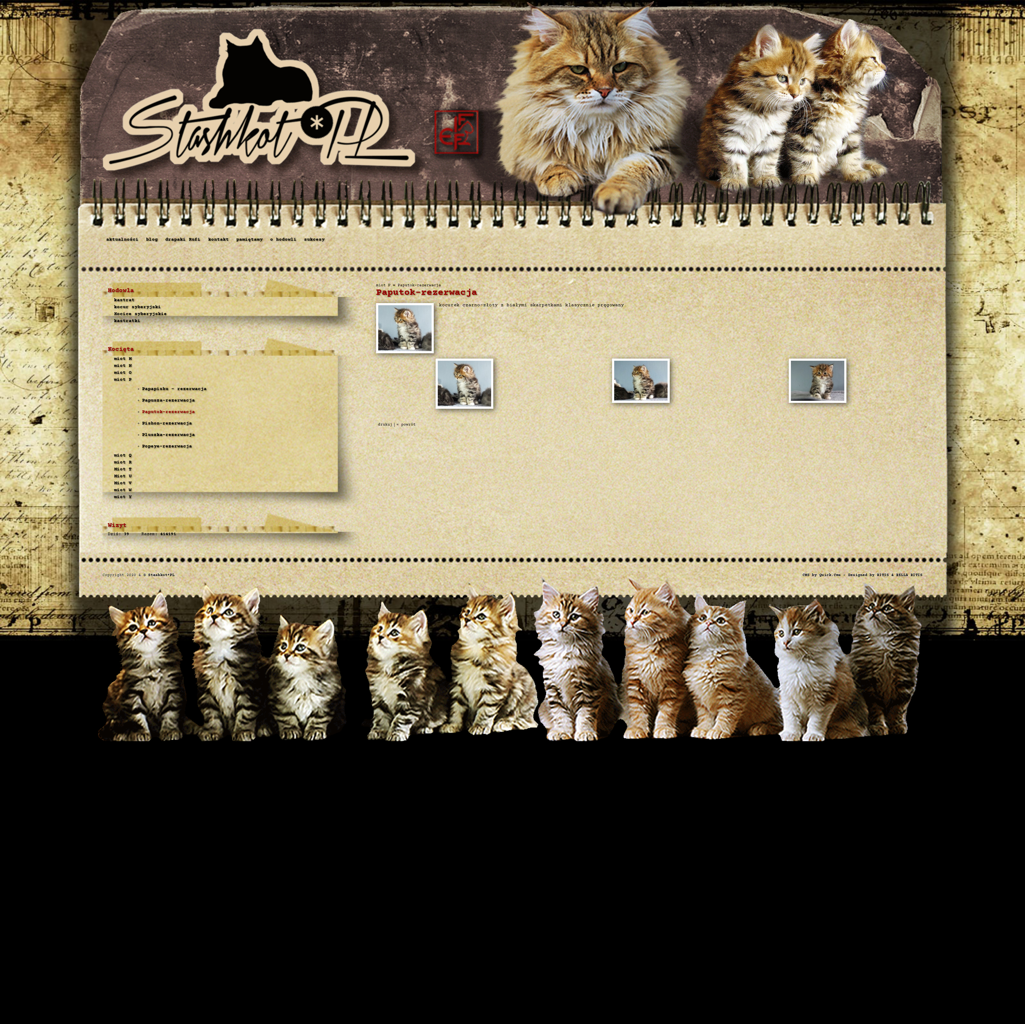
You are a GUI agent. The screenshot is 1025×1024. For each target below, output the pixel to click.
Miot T (123, 469)
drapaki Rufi (182, 239)
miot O (123, 372)
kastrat (124, 300)
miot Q (123, 455)
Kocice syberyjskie (140, 314)
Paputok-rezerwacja (168, 412)
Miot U (123, 476)
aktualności (122, 239)
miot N (123, 365)
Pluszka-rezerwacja (168, 435)
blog (152, 239)
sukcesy (314, 239)
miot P (123, 379)
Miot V (123, 483)
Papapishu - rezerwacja (174, 389)
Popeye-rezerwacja (167, 446)
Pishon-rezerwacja (167, 423)
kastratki (127, 321)
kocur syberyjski (137, 307)
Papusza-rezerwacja (168, 400)
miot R (123, 462)
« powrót (406, 425)
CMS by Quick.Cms (821, 575)
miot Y (123, 497)
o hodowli (283, 239)
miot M (123, 359)
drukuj (385, 425)
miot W (123, 490)
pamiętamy (249, 239)
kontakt (218, 239)
